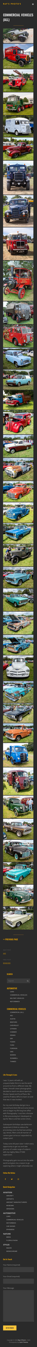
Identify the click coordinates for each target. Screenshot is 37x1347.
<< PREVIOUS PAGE (10, 939)
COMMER (13, 1032)
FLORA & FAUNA (12, 1240)
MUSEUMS (10, 1205)
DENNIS (12, 1035)
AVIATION (7, 1192)
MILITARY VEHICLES (17, 998)
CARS (12, 992)
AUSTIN (12, 1019)
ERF (11, 1038)
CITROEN (13, 1029)
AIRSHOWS (10, 1209)
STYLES (6, 1244)
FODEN (12, 1042)
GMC (11, 1051)
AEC (11, 1015)
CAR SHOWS (10, 1226)
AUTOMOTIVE (12, 988)
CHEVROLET (14, 1025)
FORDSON (13, 1048)
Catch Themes (23, 1342)
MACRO (9, 1248)
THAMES (13, 1061)
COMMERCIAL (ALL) (17, 1012)
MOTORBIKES (15, 1001)
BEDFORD (13, 1022)
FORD (12, 1045)
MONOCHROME (11, 1251)
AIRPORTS (10, 1199)
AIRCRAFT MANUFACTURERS (16, 1202)
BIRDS (8, 1237)
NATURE (7, 1234)
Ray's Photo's (12, 4)
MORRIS (13, 1055)
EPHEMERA (10, 1229)
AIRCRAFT (10, 1196)
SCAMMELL (14, 1058)
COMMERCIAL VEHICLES (18, 995)
